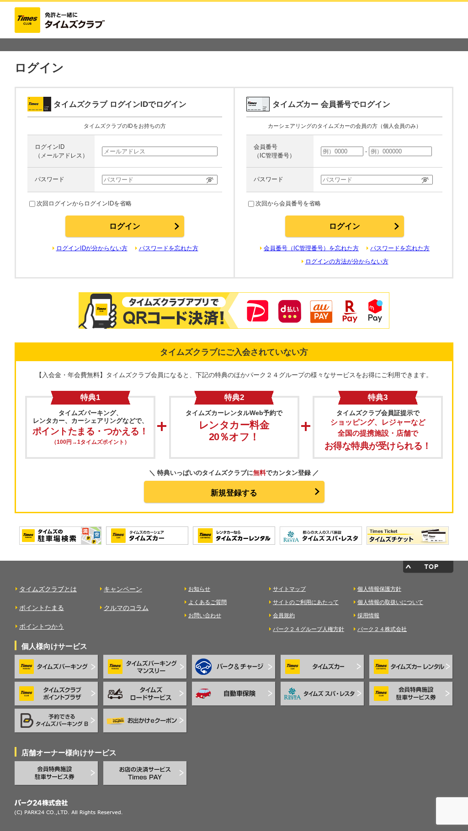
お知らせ (199, 589)
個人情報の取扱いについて (390, 602)
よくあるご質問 (207, 602)
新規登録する (234, 493)
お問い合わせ (204, 615)
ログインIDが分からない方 (92, 248)
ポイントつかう (41, 626)
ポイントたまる (41, 607)
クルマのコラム (126, 607)
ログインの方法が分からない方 (346, 261)
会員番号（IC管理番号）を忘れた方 (311, 248)
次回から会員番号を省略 (288, 203)
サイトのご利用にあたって (306, 602)
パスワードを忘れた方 (168, 248)
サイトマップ (289, 589)
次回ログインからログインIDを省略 (84, 203)
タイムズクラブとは (48, 589)
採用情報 (368, 615)
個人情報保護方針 (379, 589)
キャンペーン (123, 589)
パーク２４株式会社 (382, 629)
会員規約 (284, 615)
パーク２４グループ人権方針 (308, 629)
